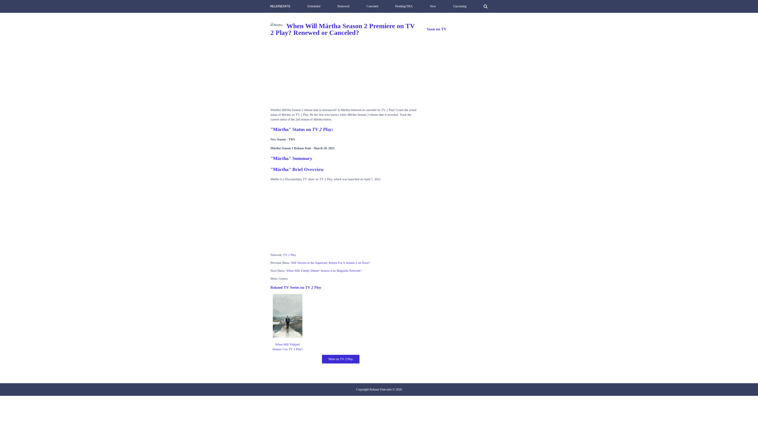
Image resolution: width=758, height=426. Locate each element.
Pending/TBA (404, 6)
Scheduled (313, 6)
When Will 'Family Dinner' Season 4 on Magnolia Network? (324, 270)
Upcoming (459, 6)
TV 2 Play (289, 255)
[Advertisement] (344, 72)
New (433, 6)
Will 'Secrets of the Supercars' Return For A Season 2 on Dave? (330, 262)
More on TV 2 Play (340, 359)
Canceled (372, 6)
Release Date (378, 389)
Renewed (343, 6)
